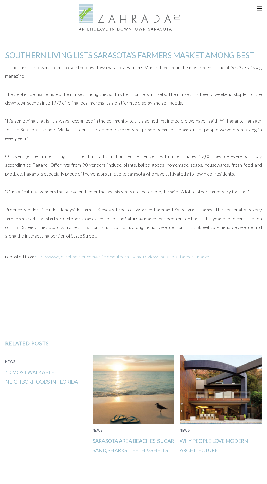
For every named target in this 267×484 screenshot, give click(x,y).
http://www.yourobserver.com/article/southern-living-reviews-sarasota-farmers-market (123, 256)
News (10, 362)
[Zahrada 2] (133, 27)
